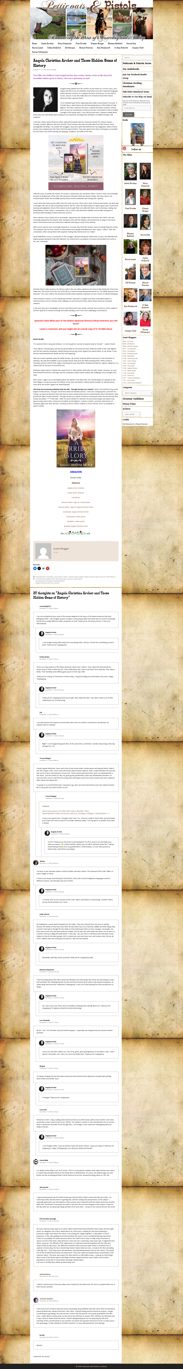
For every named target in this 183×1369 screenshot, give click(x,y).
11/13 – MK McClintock (129, 371)
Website (76, 483)
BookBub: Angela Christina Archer (76, 526)
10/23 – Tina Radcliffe (129, 363)
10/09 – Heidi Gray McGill (130, 358)
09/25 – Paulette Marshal (130, 353)
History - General (68, 577)
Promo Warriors (142, 424)
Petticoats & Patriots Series (137, 63)
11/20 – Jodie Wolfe (128, 373)
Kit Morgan (70, 47)
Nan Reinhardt (103, 47)
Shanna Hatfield (115, 43)
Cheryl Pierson (86, 47)
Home (34, 43)
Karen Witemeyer (40, 52)
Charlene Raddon (46, 1299)
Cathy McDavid (54, 47)
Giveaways (50, 577)
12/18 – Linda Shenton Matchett (132, 383)
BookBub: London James (76, 521)
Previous (133, 144)
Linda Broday (47, 43)
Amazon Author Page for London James (76, 502)
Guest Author (58, 577)
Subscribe (128, 114)
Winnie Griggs (97, 43)
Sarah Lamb (37, 47)
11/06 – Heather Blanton (130, 368)
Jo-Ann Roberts (121, 47)
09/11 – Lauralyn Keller (129, 349)
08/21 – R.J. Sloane (128, 341)
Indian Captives (79, 577)
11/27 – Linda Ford (128, 375)
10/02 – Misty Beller (128, 356)
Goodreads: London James (76, 516)
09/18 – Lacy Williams (129, 351)
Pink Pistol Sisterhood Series (136, 92)
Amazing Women (40, 577)
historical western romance (64, 579)
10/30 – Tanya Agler (128, 366)
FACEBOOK (76, 497)
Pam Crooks (81, 43)
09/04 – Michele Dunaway (130, 346)
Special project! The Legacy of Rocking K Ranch (50, 581)
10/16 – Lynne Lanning (129, 361)
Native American (90, 577)
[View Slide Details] (137, 133)
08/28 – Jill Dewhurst (129, 344)
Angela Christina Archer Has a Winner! (47, 583)
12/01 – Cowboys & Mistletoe (131, 378)
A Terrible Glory (40, 579)
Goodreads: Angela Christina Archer (76, 512)
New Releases (110, 577)
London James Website (76, 493)
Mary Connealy (64, 43)
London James (77, 579)
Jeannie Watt (138, 47)
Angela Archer (50, 579)
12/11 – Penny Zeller (129, 380)
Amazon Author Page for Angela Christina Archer (75, 507)
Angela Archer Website (76, 488)
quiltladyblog (45, 1274)
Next (141, 144)
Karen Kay (131, 43)
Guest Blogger (61, 548)
